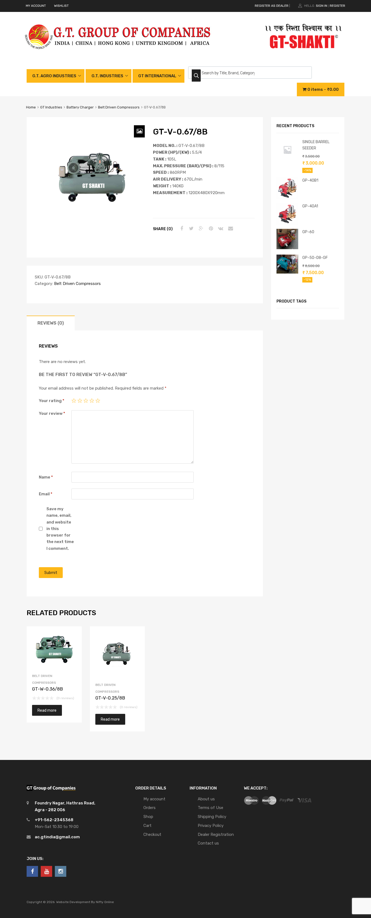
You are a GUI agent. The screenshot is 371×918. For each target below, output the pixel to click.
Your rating (51, 400)
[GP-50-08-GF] (287, 272)
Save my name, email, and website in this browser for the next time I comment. (60, 528)
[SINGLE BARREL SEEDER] (287, 159)
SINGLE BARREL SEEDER (315, 145)
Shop (148, 816)
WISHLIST (61, 6)
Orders (149, 807)
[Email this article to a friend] (229, 228)
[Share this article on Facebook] (180, 228)
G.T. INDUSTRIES (107, 75)
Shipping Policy (212, 816)
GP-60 (308, 232)
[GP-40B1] (287, 197)
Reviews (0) (50, 323)
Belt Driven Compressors (119, 107)
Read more (46, 710)
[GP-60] (287, 248)
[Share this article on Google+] (200, 228)
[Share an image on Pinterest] (210, 228)
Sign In (321, 6)
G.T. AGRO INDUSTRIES (54, 75)
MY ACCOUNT (36, 6)
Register (337, 6)
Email (45, 494)
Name (46, 477)
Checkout (152, 834)
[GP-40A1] (287, 223)
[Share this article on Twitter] (190, 228)
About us (206, 799)
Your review (52, 413)
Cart (147, 825)
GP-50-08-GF (315, 257)
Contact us (208, 843)
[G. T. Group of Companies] (118, 54)
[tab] (51, 323)
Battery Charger (80, 107)
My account (154, 799)
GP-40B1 (310, 180)
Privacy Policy (211, 825)
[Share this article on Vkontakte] (220, 228)
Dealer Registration (216, 834)
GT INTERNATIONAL (157, 75)
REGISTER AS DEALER (271, 6)
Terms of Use (210, 807)
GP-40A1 (310, 206)
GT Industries (51, 107)
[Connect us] (32, 871)
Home (31, 107)
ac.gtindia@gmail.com (57, 836)
